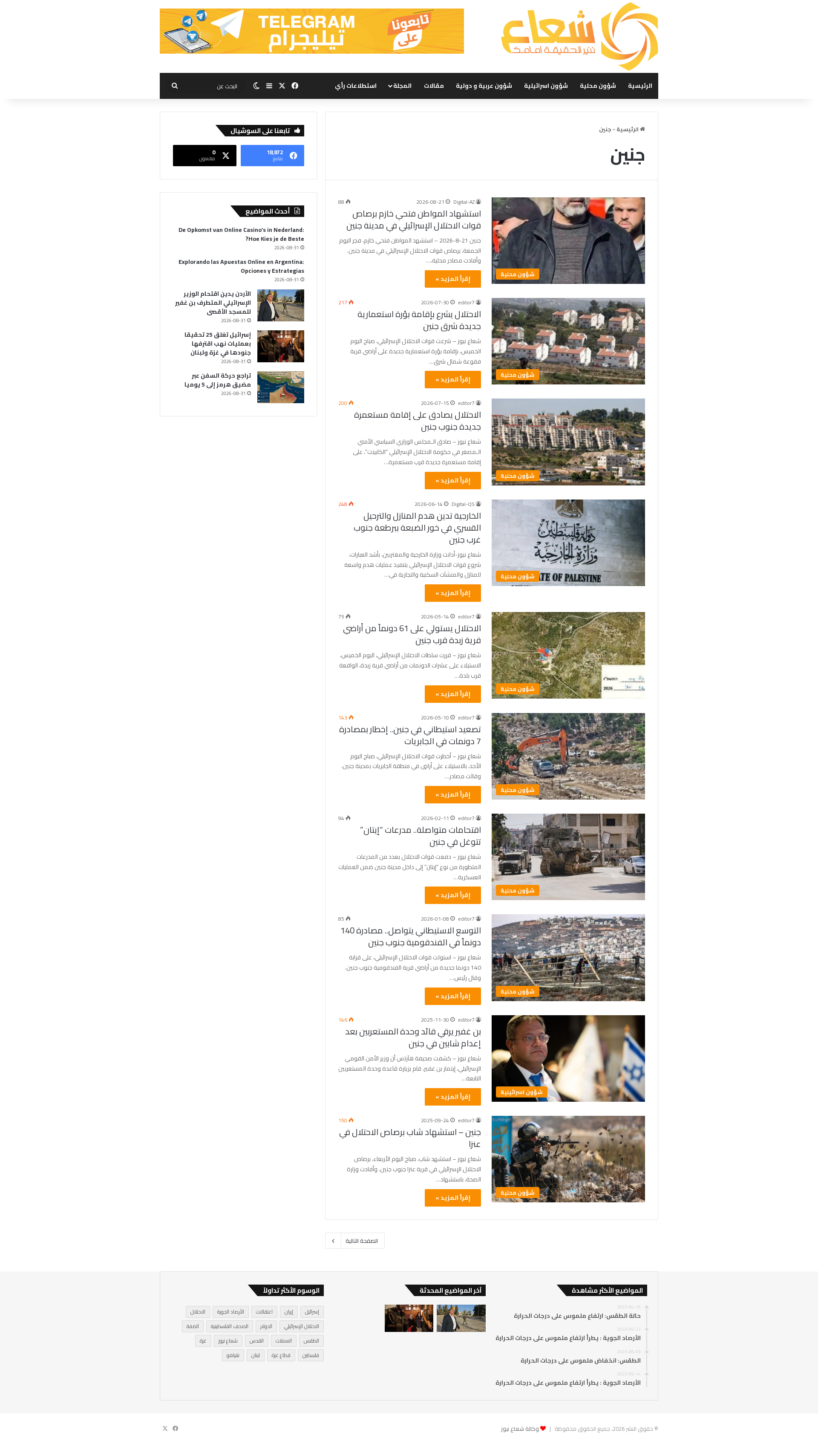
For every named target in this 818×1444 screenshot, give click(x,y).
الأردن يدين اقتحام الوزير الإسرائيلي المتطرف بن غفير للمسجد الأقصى (213, 302)
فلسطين (310, 1355)
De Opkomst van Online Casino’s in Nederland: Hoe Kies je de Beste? (241, 234)
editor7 (466, 302)
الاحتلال (197, 1312)
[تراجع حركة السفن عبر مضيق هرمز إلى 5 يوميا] (280, 387)
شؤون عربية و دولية (484, 85)
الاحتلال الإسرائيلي (301, 1326)
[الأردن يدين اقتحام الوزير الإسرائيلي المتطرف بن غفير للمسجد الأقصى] (280, 305)
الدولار (266, 1326)
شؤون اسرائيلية (546, 85)
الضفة (193, 1326)
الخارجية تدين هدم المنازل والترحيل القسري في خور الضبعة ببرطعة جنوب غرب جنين (417, 527)
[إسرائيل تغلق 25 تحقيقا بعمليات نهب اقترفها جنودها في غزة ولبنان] (280, 346)
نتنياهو (233, 1355)
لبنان (255, 1355)
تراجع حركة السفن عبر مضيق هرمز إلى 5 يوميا (217, 380)
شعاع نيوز (228, 1341)
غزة (203, 1341)
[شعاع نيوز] (579, 36)
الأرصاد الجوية (230, 1312)
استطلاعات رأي (356, 85)
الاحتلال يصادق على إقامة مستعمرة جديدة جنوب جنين (417, 420)
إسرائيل (312, 1312)
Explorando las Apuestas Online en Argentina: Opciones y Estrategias (241, 266)
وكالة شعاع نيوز (520, 1429)
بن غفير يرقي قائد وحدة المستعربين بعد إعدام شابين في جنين (413, 1037)
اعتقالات (264, 1312)
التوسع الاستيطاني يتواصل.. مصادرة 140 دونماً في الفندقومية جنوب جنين (410, 936)
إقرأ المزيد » (452, 278)
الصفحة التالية (362, 1241)
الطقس (311, 1341)
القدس (257, 1341)
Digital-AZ (464, 202)
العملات (284, 1341)
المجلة (402, 85)
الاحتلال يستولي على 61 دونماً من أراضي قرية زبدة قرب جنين (412, 634)
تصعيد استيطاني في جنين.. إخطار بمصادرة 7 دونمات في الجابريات (410, 735)
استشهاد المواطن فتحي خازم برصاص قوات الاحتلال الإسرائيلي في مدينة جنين (413, 219)
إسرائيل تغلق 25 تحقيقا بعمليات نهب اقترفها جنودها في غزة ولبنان (217, 343)
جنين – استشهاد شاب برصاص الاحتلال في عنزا (410, 1138)
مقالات (434, 85)
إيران (289, 1312)
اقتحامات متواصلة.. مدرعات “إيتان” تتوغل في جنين (420, 835)
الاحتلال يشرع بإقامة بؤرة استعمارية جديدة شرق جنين (419, 320)
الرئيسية (640, 85)
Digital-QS (463, 504)
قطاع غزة (281, 1355)
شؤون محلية (598, 85)
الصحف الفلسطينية (229, 1326)
